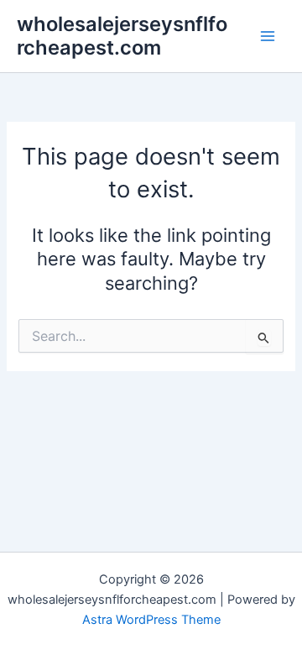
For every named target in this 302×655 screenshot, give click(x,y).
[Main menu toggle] (267, 36)
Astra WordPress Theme (151, 619)
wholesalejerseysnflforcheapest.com (122, 36)
